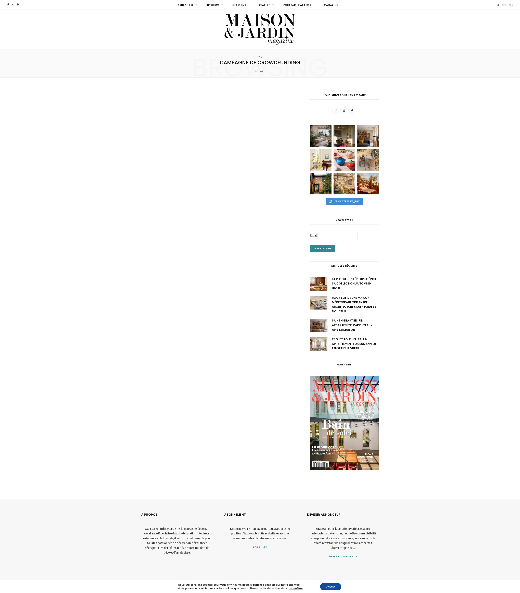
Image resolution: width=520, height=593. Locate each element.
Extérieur (239, 5)
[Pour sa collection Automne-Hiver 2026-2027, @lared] (321, 160)
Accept (330, 587)
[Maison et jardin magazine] (260, 29)
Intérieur (213, 5)
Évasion (265, 5)
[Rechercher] (498, 5)
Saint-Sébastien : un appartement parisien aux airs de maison (352, 325)
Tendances (186, 5)
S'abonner (260, 546)
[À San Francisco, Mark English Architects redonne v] (321, 184)
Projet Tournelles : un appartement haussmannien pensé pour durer (354, 343)
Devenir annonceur (343, 556)
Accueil (258, 71)
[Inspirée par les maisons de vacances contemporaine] (344, 136)
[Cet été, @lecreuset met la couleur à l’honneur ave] (344, 160)
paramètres (295, 588)
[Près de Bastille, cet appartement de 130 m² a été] (368, 136)
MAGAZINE (331, 5)
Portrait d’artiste (297, 5)
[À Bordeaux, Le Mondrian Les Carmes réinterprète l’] (368, 184)
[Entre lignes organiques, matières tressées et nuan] (368, 160)
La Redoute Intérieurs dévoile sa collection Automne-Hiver (355, 283)
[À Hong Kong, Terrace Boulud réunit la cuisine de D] (344, 184)
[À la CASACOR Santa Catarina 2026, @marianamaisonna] (321, 136)
